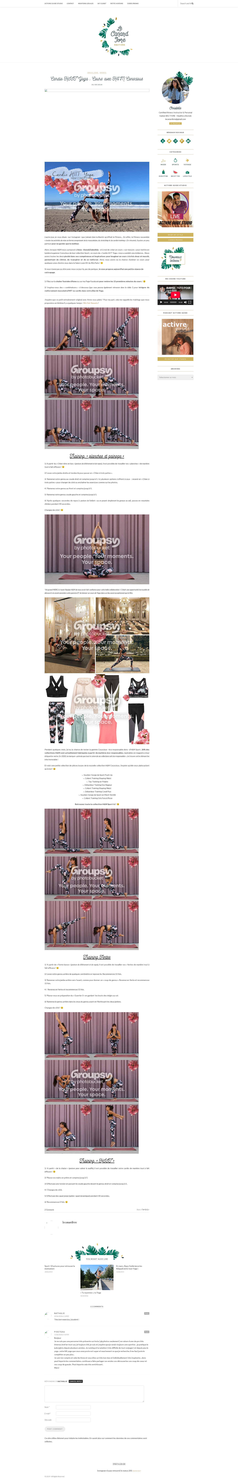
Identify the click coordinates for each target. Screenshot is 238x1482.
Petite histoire (116, 3)
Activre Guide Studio (54, 3)
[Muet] (185, 302)
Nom (47, 1407)
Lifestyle (187, 176)
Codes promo (175, 240)
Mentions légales (85, 3)
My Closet (102, 3)
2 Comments (49, 1210)
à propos (175, 123)
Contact (70, 3)
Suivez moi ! (137, 1471)
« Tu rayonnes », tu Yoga (90, 1292)
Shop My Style (175, 235)
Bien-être (163, 176)
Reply (147, 1313)
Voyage (187, 164)
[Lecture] (161, 302)
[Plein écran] (189, 302)
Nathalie (62, 1381)
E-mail (48, 1413)
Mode (163, 164)
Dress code (93, 72)
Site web (48, 1420)
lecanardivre (70, 1222)
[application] (175, 295)
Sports (103, 72)
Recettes (175, 176)
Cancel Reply (76, 1381)
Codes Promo (133, 3)
